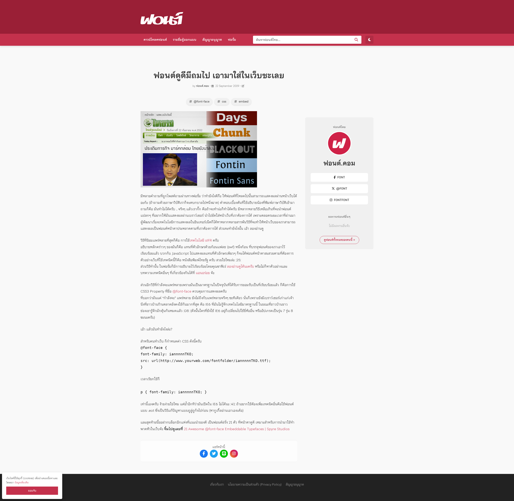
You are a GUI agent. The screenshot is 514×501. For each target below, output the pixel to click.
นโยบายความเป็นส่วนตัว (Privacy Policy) (255, 484)
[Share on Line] (224, 454)
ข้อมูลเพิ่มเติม (22, 482)
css (223, 101)
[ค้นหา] (356, 40)
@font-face (201, 101)
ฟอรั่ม (232, 39)
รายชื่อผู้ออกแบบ (184, 39)
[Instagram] (234, 454)
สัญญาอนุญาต (212, 39)
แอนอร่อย (203, 273)
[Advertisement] (300, 16)
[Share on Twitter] (214, 454)
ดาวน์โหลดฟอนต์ (155, 39)
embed (243, 101)
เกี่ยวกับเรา (217, 484)
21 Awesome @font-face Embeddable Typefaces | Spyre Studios (237, 429)
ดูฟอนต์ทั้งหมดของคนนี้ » (339, 240)
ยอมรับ (32, 490)
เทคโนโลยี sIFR (201, 240)
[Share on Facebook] (204, 454)
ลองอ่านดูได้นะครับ (240, 266)
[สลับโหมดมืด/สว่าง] (369, 40)
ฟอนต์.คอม (202, 86)
